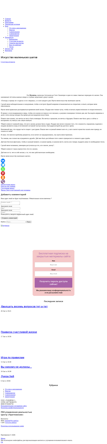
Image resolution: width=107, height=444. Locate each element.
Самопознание (10, 395)
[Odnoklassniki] (3, 177)
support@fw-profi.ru (11, 421)
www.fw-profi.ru (11, 422)
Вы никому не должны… (16, 366)
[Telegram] (3, 165)
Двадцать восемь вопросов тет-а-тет (24, 306)
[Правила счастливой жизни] (9, 327)
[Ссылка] (13, 15)
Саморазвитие (10, 393)
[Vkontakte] (3, 161)
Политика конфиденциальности (12, 408)
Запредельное (10, 397)
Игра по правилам (12, 357)
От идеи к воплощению (13, 389)
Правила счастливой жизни (19, 332)
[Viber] (3, 181)
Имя (53, 261)
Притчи (8, 391)
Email (53, 270)
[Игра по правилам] (9, 352)
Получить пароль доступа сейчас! (53, 283)
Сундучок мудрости (8, 62)
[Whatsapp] (3, 169)
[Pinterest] (3, 173)
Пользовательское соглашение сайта (14, 406)
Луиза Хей (7, 376)
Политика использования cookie (12, 426)
